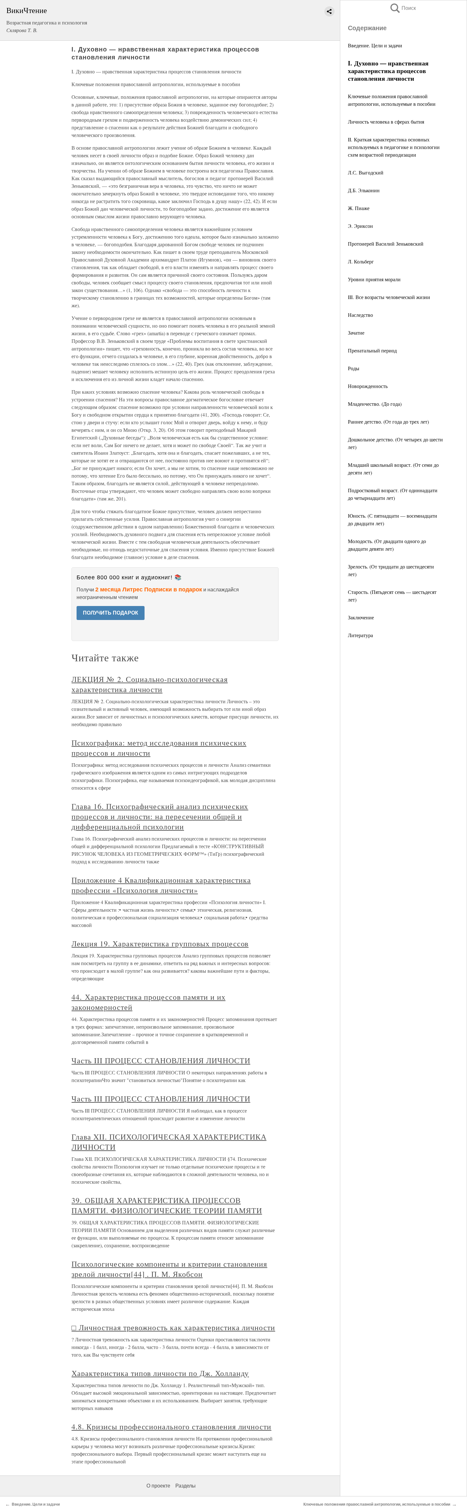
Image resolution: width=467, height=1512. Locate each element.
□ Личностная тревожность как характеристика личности (173, 1327)
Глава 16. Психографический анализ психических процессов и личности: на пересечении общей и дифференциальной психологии (159, 816)
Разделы (185, 1485)
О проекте (158, 1485)
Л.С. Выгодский (365, 172)
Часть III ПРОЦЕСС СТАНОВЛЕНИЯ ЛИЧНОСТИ (160, 1060)
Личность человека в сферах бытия (386, 121)
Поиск (402, 8)
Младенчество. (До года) (375, 403)
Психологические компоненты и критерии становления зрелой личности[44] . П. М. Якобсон (169, 1269)
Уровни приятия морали (374, 279)
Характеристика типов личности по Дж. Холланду (160, 1373)
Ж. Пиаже (358, 208)
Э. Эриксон (360, 225)
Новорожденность (368, 386)
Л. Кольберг (361, 261)
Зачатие (356, 332)
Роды (353, 368)
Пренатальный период (372, 350)
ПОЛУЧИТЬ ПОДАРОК (110, 613)
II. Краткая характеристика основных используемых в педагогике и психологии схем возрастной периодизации (394, 147)
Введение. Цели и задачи (375, 45)
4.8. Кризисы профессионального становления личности (171, 1426)
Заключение (361, 617)
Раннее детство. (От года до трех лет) (388, 421)
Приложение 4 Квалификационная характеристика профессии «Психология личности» (161, 885)
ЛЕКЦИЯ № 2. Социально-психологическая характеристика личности (149, 684)
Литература (360, 635)
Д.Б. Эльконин (364, 190)
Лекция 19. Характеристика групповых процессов (159, 943)
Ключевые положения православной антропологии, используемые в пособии (376, 1504)
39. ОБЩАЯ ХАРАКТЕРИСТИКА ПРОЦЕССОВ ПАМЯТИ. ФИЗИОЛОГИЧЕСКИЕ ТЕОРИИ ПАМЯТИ (166, 1205)
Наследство (360, 314)
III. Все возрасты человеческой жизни (389, 297)
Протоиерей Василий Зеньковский (385, 243)
